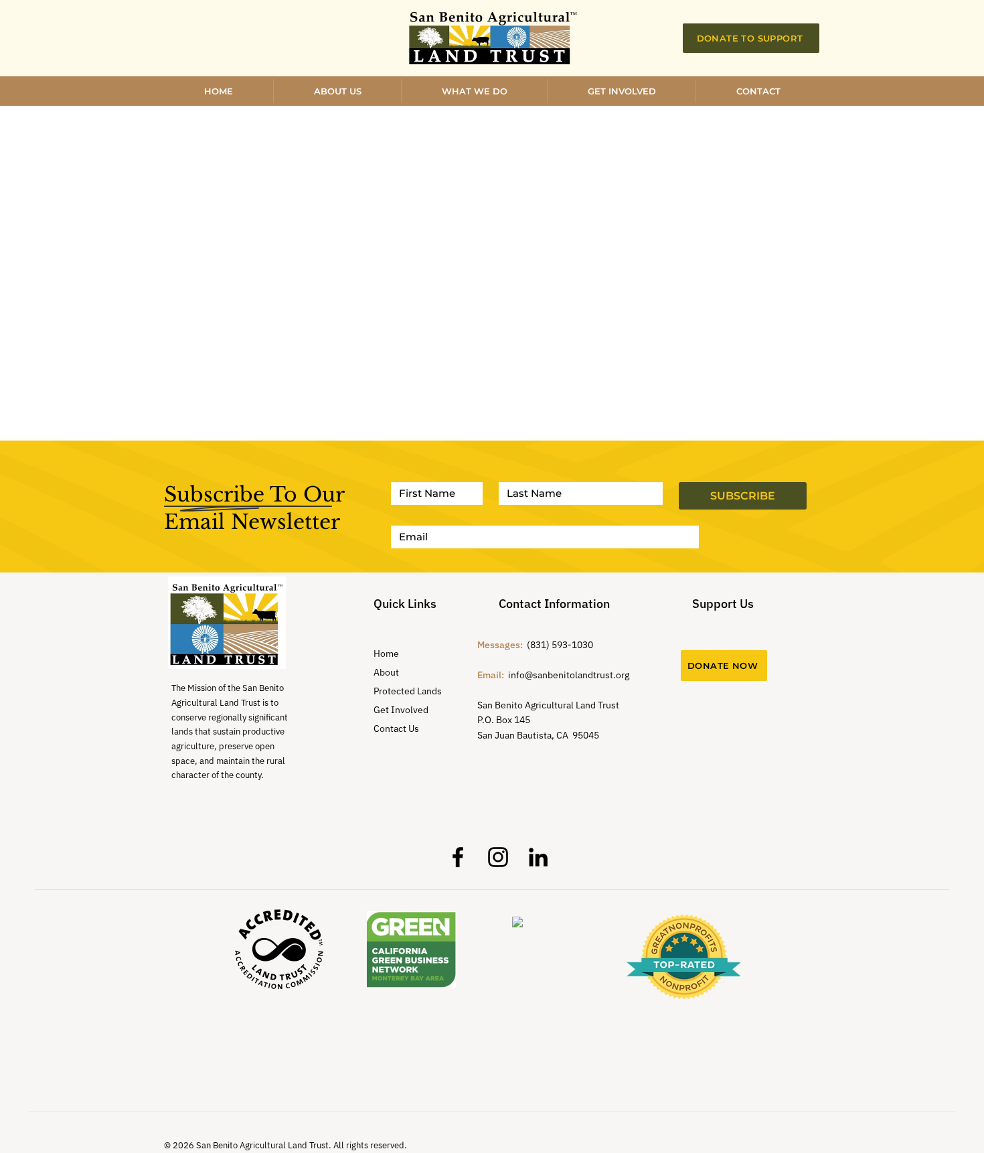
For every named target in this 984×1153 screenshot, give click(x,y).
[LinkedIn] (538, 857)
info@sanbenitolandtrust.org (568, 675)
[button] (621, 91)
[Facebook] (457, 857)
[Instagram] (498, 857)
